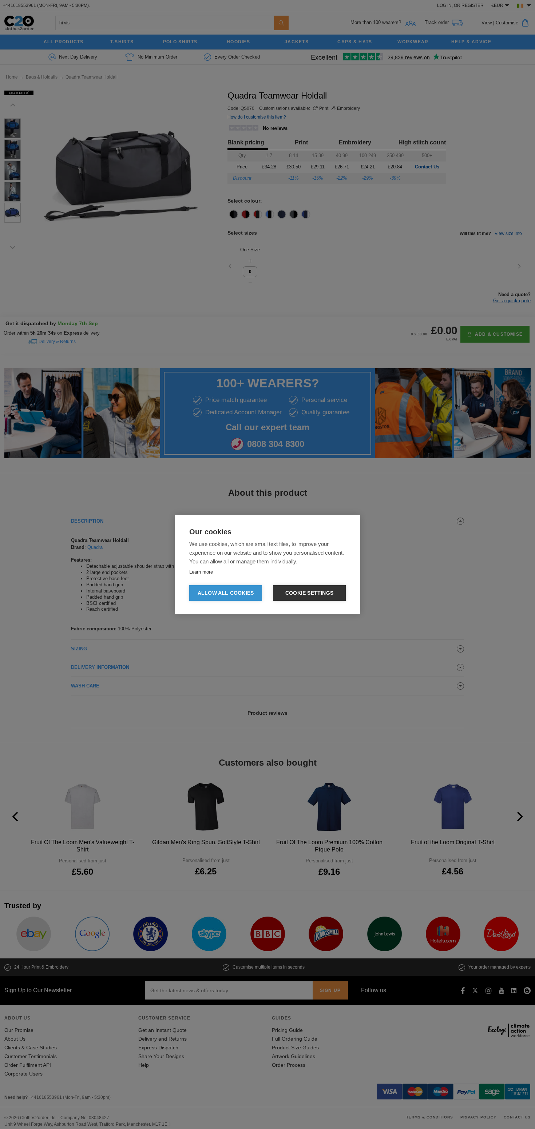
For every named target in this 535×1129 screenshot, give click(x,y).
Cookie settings (309, 593)
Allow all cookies (226, 593)
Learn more (201, 572)
